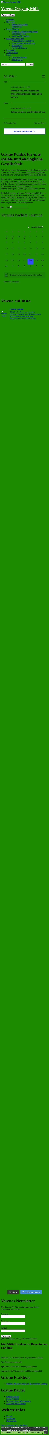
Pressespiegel (16, 60)
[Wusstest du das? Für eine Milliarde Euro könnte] (24, 1261)
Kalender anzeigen (11, 281)
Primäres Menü (8, 15)
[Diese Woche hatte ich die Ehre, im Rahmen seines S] (24, 688)
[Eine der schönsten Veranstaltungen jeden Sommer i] (24, 873)
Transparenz (16, 27)
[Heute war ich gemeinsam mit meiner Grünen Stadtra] (24, 747)
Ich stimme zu (7, 1433)
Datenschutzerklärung (34, 1433)
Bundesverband (12, 1396)
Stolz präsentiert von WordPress (14, 1425)
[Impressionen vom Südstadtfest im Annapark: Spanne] (24, 1046)
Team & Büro (12, 52)
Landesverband (12, 1399)
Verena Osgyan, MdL (20, 8)
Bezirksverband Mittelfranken (18, 1401)
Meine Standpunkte (19, 24)
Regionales (10, 50)
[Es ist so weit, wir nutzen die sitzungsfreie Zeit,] (24, 528)
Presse (8, 55)
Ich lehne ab (19, 1433)
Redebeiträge (16, 45)
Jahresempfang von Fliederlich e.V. (28, 111)
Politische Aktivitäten (15, 38)
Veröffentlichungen (19, 48)
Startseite (10, 20)
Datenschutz (11, 1421)
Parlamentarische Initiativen (22, 41)
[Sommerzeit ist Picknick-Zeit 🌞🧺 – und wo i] (24, 477)
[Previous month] (28, 227)
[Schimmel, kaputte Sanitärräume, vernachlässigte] (24, 936)
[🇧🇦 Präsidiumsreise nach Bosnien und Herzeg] (24, 1102)
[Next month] (43, 227)
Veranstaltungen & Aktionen (23, 43)
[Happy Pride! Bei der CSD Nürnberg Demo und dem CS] (24, 572)
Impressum (10, 1418)
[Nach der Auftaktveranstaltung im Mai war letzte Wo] (24, 1191)
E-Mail (4, 1328)
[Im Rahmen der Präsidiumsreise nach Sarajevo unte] (24, 1132)
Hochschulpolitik (18, 34)
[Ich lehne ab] (45, 1433)
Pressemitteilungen (19, 57)
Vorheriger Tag (11, 123)
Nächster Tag (39, 123)
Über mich (10, 22)
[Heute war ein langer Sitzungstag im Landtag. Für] (24, 1003)
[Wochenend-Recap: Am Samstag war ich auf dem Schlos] (24, 1244)
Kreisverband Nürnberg (16, 1403)
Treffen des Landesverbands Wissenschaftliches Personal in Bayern (26, 93)
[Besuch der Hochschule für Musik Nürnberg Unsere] (24, 356)
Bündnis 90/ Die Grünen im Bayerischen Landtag (26, 1384)
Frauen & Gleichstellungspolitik (24, 31)
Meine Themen (12, 29)
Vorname (4, 1314)
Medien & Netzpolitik (20, 36)
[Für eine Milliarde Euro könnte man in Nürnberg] (24, 1279)
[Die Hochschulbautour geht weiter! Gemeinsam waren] (24, 423)
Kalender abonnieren (23, 131)
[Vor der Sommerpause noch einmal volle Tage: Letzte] (24, 621)
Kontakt (9, 1416)
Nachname (5, 1321)
